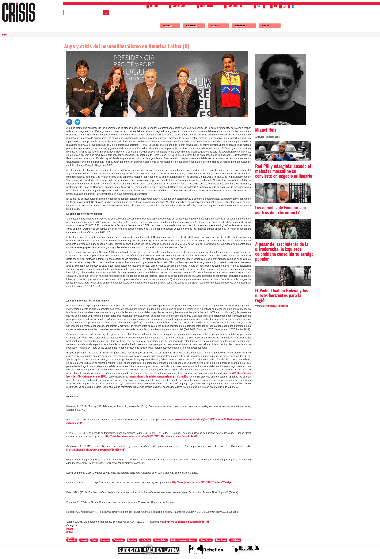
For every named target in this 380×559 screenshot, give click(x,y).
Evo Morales (145, 540)
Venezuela (72, 540)
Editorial (167, 25)
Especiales (267, 25)
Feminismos (282, 305)
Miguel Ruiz (265, 130)
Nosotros (179, 6)
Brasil (94, 540)
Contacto (206, 6)
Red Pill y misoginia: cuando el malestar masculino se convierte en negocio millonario (283, 171)
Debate (214, 25)
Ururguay (105, 540)
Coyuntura (191, 25)
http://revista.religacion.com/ (246, 550)
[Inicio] (19, 12)
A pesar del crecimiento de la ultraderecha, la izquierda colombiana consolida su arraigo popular (284, 251)
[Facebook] (69, 121)
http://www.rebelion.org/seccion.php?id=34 (207, 550)
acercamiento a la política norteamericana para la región (158, 376)
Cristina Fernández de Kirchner (183, 540)
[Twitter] (77, 121)
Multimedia (240, 25)
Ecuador (84, 540)
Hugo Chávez (221, 540)
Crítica (69, 532)
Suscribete (235, 6)
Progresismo (118, 540)
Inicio (154, 6)
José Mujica (235, 540)
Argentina (132, 540)
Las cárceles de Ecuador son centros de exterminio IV (280, 210)
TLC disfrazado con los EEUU (92, 376)
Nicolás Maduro (160, 540)
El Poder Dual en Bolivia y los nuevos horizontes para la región (281, 295)
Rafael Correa (206, 540)
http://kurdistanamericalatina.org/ (150, 550)
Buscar (106, 12)
